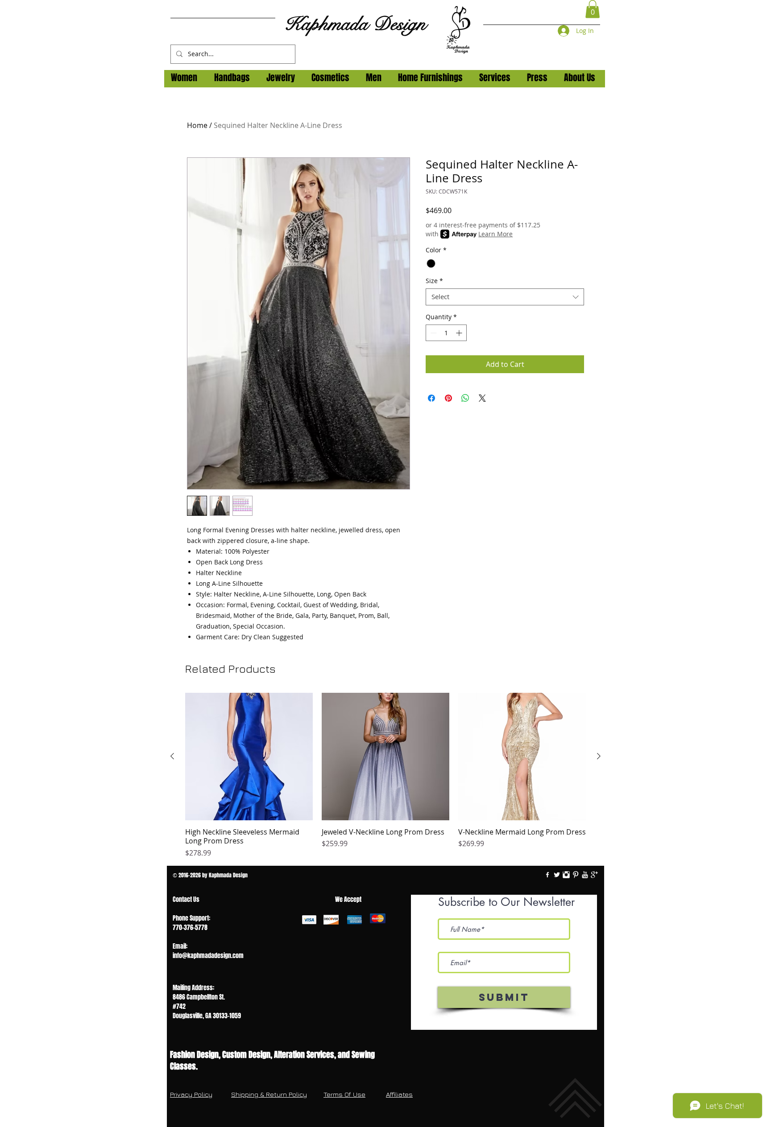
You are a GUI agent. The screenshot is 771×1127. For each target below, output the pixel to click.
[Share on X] (482, 398)
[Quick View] (249, 756)
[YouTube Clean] (585, 874)
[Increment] (459, 333)
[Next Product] (598, 756)
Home (197, 125)
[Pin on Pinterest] (448, 398)
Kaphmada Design (355, 24)
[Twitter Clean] (556, 874)
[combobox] (505, 296)
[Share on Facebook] (431, 398)
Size (434, 281)
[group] (385, 775)
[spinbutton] (446, 333)
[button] (592, 9)
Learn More (495, 234)
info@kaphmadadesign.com (208, 955)
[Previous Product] (172, 756)
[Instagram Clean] (566, 874)
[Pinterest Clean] (575, 874)
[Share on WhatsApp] (465, 398)
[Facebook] (547, 874)
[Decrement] (432, 333)
